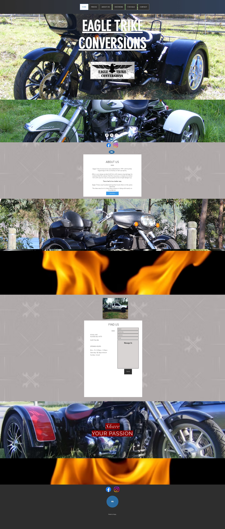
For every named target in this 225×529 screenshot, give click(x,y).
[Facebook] (109, 145)
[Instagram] (116, 145)
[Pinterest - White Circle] (111, 135)
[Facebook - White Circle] (107, 135)
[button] (94, 7)
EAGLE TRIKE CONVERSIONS (112, 34)
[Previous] (10, 429)
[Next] (215, 429)
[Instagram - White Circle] (116, 135)
